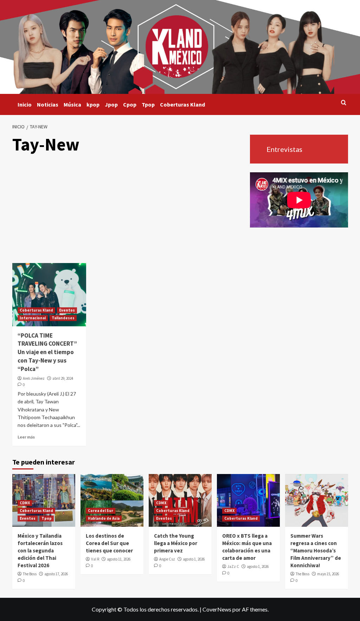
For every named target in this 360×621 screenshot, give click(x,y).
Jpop (111, 104)
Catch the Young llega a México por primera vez (175, 543)
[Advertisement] (128, 210)
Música (72, 104)
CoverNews (216, 609)
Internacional (33, 317)
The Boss (30, 573)
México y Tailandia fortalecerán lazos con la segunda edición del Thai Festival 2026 (40, 550)
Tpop (148, 104)
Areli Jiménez (34, 378)
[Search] (343, 103)
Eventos (67, 310)
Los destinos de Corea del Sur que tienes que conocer (109, 543)
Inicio (25, 104)
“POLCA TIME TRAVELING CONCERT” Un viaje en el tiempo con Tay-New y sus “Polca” (47, 352)
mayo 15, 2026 (328, 573)
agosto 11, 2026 (118, 559)
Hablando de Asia (104, 518)
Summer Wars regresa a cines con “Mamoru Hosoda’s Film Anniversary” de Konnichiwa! (315, 550)
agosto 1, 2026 (194, 559)
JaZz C (233, 566)
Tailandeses (63, 317)
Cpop (129, 104)
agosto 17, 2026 (56, 573)
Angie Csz (167, 559)
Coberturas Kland (182, 104)
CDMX (25, 502)
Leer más (26, 437)
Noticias (47, 104)
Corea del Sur (100, 510)
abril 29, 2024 (62, 378)
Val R (95, 559)
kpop (92, 104)
